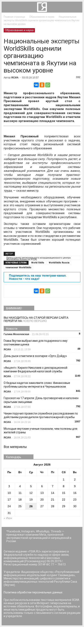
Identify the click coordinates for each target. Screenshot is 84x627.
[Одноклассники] (42, 84)
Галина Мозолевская (16, 334)
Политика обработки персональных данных (33, 592)
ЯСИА (15, 77)
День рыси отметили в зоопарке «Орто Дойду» (35, 356)
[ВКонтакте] (36, 84)
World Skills (37, 262)
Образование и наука (19, 30)
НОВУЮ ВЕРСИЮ (35, 321)
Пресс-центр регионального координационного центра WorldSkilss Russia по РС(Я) (38, 258)
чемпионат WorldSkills (18, 267)
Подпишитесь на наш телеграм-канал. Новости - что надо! (37, 277)
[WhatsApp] (47, 84)
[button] (76, 7)
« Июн (8, 518)
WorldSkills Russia (59, 262)
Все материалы (15, 447)
